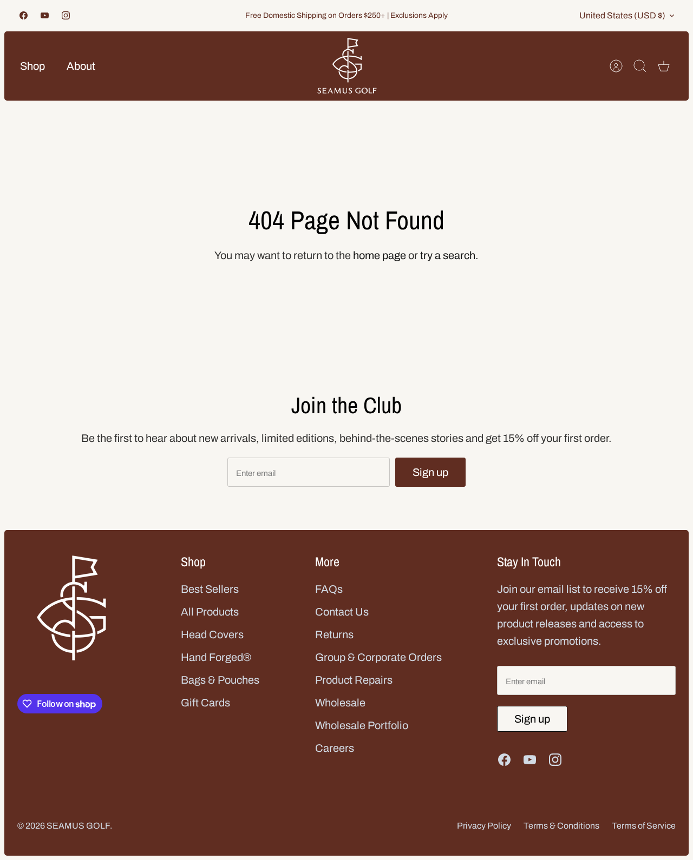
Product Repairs (354, 680)
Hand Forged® (216, 657)
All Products (210, 612)
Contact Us (342, 612)
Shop (32, 66)
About (81, 66)
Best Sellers (210, 589)
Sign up (430, 472)
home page (379, 255)
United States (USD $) (622, 15)
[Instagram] (65, 15)
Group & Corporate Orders (378, 657)
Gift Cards (205, 703)
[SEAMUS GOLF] (347, 66)
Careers (334, 748)
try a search (447, 255)
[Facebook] (23, 15)
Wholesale (340, 703)
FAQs (329, 589)
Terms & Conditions (561, 825)
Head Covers (212, 634)
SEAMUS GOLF (78, 825)
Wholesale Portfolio (361, 725)
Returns (334, 634)
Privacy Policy (484, 825)
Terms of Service (644, 825)
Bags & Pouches (220, 680)
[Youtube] (44, 15)
